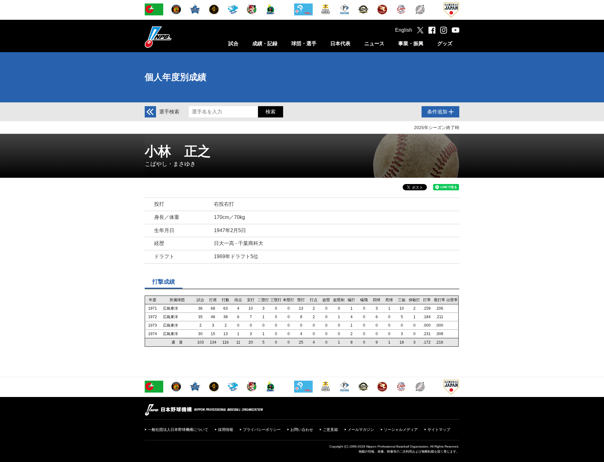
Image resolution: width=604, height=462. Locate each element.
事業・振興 (410, 43)
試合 (233, 43)
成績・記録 (264, 43)
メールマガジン (361, 429)
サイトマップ (439, 429)
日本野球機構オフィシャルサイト (174, 36)
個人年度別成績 (175, 77)
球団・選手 (303, 43)
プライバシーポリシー (262, 429)
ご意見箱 (330, 429)
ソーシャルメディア (401, 429)
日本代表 (340, 43)
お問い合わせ (301, 429)
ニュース (374, 43)
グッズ (444, 43)
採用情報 (225, 429)
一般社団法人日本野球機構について (178, 429)
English (403, 30)
